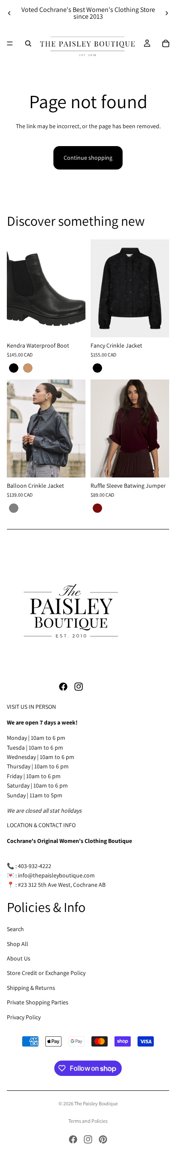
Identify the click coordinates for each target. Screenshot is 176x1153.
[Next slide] (166, 13)
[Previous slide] (9, 13)
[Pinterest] (103, 1139)
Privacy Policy (24, 1017)
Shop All (17, 944)
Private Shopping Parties (37, 1002)
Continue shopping (88, 157)
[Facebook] (63, 686)
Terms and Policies (88, 1121)
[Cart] (165, 43)
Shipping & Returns (31, 988)
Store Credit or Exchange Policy (46, 973)
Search (15, 929)
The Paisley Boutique (96, 1103)
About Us (18, 958)
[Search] (28, 43)
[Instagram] (78, 686)
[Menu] (10, 43)
